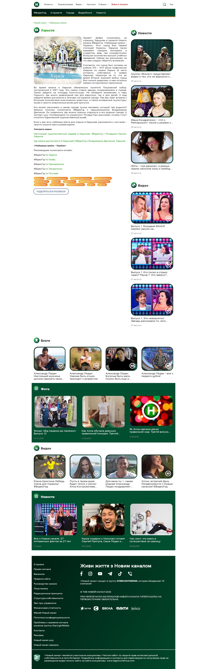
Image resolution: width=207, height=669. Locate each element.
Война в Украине (120, 4)
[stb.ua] (96, 608)
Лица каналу (41, 588)
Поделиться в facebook (51, 191)
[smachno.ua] (135, 608)
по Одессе (51, 155)
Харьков (47, 30)
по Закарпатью (53, 169)
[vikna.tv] (107, 608)
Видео (79, 4)
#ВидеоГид (40, 13)
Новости (101, 13)
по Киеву (50, 159)
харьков (102, 185)
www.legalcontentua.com (121, 660)
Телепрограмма (65, 4)
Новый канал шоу (44, 640)
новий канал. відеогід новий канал (94, 181)
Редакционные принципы (48, 593)
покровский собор (76, 185)
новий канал (69, 181)
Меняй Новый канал (45, 613)
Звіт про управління (45, 603)
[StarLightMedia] (127, 581)
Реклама (38, 635)
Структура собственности (48, 598)
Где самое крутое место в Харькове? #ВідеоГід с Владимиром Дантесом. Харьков (79, 141)
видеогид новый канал (81, 178)
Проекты (48, 4)
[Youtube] (100, 574)
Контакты (39, 630)
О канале (39, 564)
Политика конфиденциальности (52, 617)
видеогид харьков (102, 178)
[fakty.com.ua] (122, 608)
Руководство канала (45, 584)
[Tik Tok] (120, 574)
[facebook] (81, 574)
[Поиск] (164, 5)
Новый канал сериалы (46, 645)
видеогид (39, 178)
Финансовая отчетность (47, 608)
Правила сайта (42, 579)
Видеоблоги (85, 13)
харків (91, 185)
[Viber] (130, 574)
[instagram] (90, 574)
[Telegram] (110, 574)
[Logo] (36, 4)
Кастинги (91, 4)
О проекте (56, 13)
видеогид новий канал (57, 178)
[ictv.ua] (85, 608)
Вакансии (39, 574)
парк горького (57, 185)
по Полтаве (51, 173)
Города (70, 13)
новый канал (40, 185)
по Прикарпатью (54, 164)
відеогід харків (41, 181)
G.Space (102, 4)
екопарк (56, 181)
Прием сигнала (42, 569)
